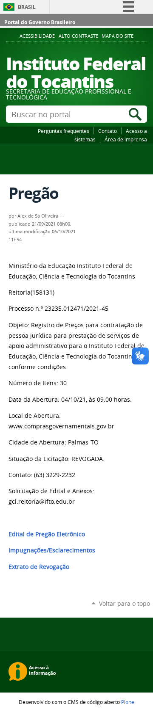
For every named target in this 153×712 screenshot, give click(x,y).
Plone (127, 701)
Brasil (27, 7)
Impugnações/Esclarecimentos (51, 550)
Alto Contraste (78, 36)
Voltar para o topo (124, 603)
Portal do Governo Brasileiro (39, 22)
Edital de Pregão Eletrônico (46, 534)
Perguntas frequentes (63, 130)
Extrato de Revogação (38, 567)
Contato (107, 130)
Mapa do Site (117, 36)
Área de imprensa (126, 139)
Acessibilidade (37, 36)
